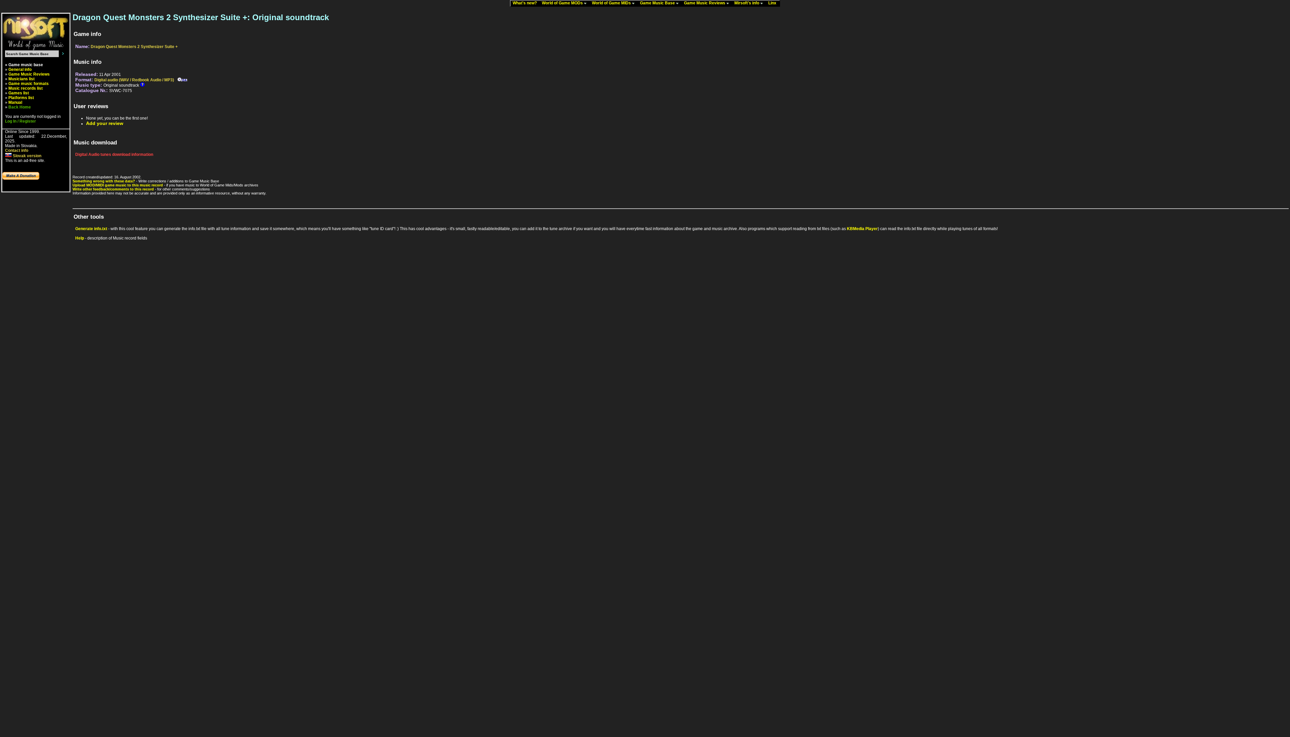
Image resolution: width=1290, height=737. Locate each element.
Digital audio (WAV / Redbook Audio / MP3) (134, 80)
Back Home (19, 107)
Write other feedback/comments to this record (113, 189)
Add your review (104, 123)
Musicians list (21, 79)
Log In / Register (20, 121)
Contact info (16, 150)
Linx (773, 3)
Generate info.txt (91, 228)
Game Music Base (658, 3)
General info (20, 69)
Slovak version (26, 156)
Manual (15, 102)
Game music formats (28, 83)
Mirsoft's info (747, 3)
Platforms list (21, 97)
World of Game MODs (563, 3)
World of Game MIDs (612, 3)
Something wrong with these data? (104, 181)
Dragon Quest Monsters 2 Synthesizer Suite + (134, 46)
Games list (18, 93)
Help (79, 238)
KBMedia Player (862, 228)
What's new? (526, 3)
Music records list (25, 88)
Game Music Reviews (705, 3)
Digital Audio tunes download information (114, 154)
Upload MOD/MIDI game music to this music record (118, 185)
